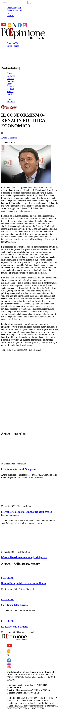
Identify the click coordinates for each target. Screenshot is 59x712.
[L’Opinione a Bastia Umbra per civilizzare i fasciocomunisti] (18, 503)
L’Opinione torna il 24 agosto (18, 469)
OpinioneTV (12, 43)
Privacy (10, 13)
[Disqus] (29, 392)
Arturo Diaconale (9, 137)
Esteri (9, 83)
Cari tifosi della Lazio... (14, 604)
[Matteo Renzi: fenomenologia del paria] (18, 549)
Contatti (10, 15)
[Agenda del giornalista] (13, 65)
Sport (9, 94)
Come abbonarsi (14, 10)
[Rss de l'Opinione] (9, 26)
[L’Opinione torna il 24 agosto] (18, 461)
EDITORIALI (7, 578)
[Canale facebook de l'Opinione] (19, 26)
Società (10, 91)
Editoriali (11, 76)
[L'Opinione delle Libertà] (23, 38)
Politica (10, 78)
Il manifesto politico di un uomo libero (23, 583)
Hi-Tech (10, 89)
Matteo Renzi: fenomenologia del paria (24, 557)
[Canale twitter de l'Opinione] (14, 26)
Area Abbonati (14, 7)
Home (9, 73)
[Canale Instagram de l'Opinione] (25, 26)
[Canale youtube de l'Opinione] (4, 26)
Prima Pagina (13, 46)
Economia (11, 81)
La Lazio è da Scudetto (14, 626)
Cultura (10, 86)
